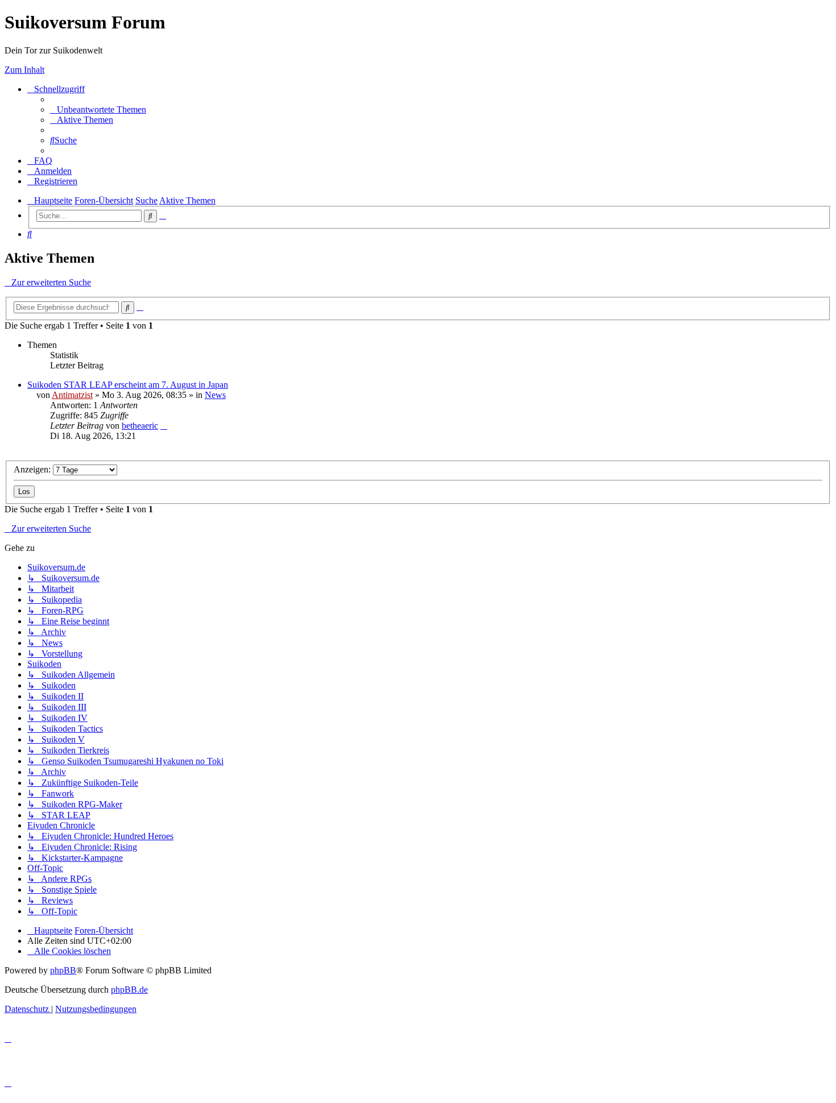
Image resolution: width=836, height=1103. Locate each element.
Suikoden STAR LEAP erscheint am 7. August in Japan (127, 384)
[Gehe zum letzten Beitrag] (163, 425)
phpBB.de (129, 989)
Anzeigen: (33, 469)
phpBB (63, 970)
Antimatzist (72, 395)
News (215, 395)
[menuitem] (98, 109)
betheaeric (140, 425)
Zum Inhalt (24, 69)
